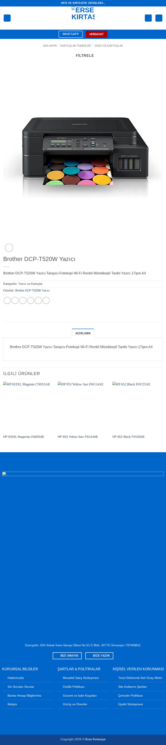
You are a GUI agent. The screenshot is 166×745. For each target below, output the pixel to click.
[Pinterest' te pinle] (38, 300)
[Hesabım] (148, 18)
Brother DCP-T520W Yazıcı (32, 290)
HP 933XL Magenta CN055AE (23, 436)
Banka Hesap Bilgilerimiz (24, 695)
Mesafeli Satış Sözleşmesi (81, 678)
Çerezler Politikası (130, 695)
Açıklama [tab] (83, 333)
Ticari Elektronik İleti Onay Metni (140, 678)
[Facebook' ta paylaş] (15, 300)
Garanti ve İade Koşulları (80, 695)
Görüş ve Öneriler (75, 704)
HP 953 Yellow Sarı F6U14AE (78, 436)
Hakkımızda (16, 678)
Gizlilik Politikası (74, 686)
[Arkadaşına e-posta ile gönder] (30, 300)
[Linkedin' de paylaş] (46, 300)
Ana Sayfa (50, 45)
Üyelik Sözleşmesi (130, 704)
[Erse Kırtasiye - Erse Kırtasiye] (83, 18)
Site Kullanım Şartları (132, 686)
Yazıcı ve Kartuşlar (108, 45)
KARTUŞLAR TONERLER (75, 45)
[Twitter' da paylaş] (22, 300)
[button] (7, 18)
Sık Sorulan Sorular (21, 686)
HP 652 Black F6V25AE (128, 436)
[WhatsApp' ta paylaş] (7, 300)
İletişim (12, 704)
